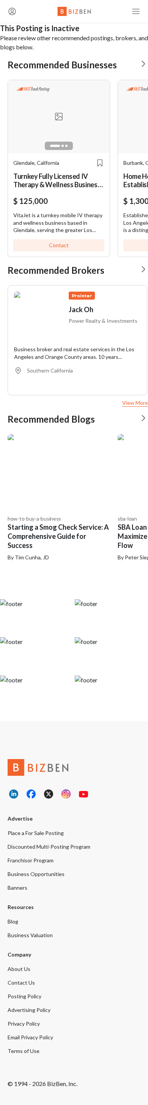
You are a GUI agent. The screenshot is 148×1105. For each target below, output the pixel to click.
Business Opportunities (36, 874)
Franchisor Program (31, 860)
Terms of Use (23, 1051)
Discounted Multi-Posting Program (49, 846)
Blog (13, 921)
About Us (19, 969)
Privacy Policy (24, 1023)
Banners (17, 887)
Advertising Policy (29, 1010)
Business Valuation (30, 935)
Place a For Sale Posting (36, 833)
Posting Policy (24, 996)
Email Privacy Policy (30, 1037)
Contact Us (21, 982)
